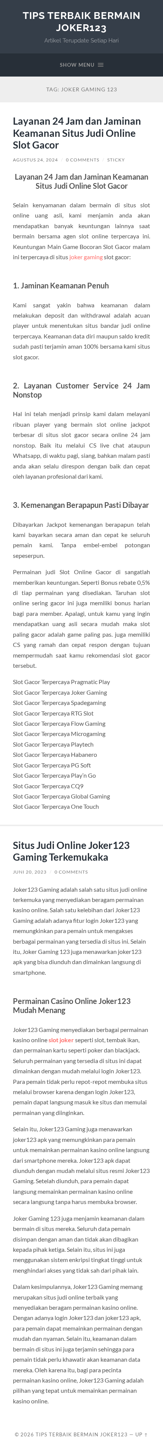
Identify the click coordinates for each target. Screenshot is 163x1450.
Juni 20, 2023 (30, 872)
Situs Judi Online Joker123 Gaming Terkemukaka (71, 851)
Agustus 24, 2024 (35, 160)
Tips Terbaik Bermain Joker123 (82, 21)
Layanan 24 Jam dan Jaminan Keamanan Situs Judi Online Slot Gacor (77, 133)
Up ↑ (141, 1434)
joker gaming (86, 256)
